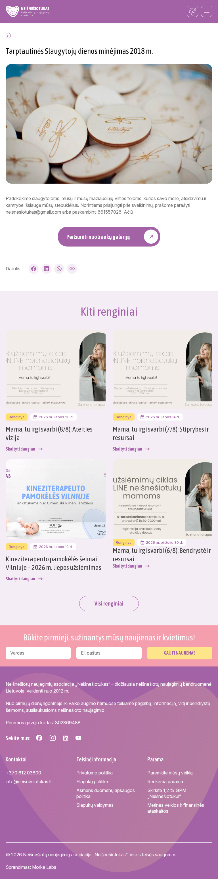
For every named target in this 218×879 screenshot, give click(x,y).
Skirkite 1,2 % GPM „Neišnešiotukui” (166, 793)
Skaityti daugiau (20, 448)
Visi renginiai (109, 603)
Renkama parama (165, 781)
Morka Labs (44, 867)
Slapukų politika (92, 781)
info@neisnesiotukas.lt (29, 781)
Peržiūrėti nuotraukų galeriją (98, 236)
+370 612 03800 (23, 773)
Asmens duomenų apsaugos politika (105, 793)
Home (8, 35)
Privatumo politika (94, 773)
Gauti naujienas (180, 652)
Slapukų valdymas (95, 805)
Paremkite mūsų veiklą (170, 773)
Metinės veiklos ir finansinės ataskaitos (175, 808)
